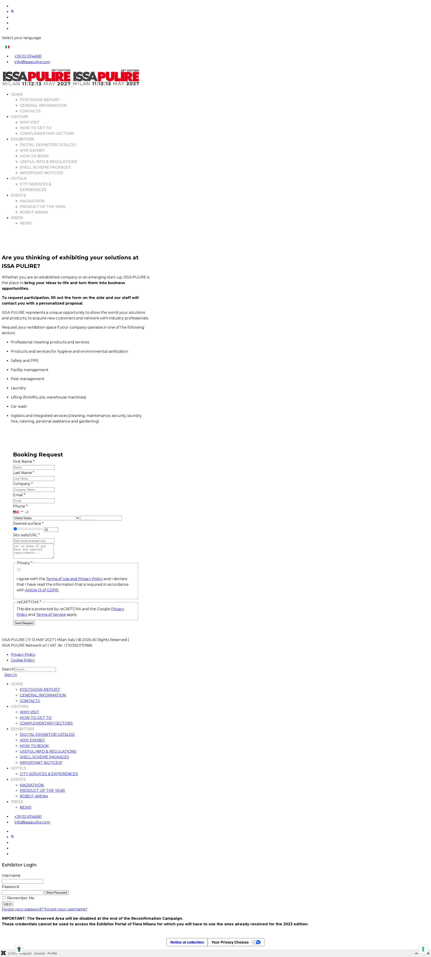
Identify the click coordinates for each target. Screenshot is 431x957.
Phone (20, 506)
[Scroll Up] (3, 933)
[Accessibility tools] (19, 949)
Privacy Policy (23, 654)
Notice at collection (187, 942)
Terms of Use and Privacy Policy (74, 579)
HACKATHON (32, 201)
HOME (17, 94)
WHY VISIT (29, 122)
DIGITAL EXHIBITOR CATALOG (48, 145)
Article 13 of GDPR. (42, 590)
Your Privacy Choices (230, 942)
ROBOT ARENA (34, 212)
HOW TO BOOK (34, 156)
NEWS (25, 223)
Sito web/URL (26, 535)
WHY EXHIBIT (32, 150)
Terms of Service (51, 614)
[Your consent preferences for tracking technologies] (423, 949)
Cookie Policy (23, 660)
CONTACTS (30, 111)
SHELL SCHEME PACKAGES (45, 167)
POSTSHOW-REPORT (40, 100)
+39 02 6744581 (28, 56)
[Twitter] (12, 12)
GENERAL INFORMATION (43, 105)
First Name (24, 461)
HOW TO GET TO (35, 128)
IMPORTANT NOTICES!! (41, 173)
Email (19, 495)
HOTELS (18, 178)
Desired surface (28, 523)
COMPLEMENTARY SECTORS (47, 133)
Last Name (23, 473)
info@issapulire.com (32, 62)
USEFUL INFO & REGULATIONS (48, 162)
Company (23, 484)
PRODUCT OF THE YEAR (42, 207)
